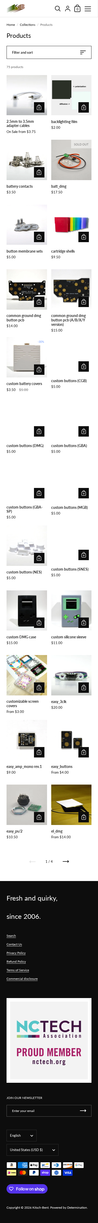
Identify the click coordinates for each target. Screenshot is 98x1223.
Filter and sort (22, 52)
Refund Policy (16, 961)
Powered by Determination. (69, 1207)
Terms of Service (18, 970)
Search (11, 936)
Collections (27, 25)
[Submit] (83, 1111)
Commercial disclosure (22, 979)
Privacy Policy (16, 953)
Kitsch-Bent (40, 1207)
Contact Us (14, 944)
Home (11, 25)
